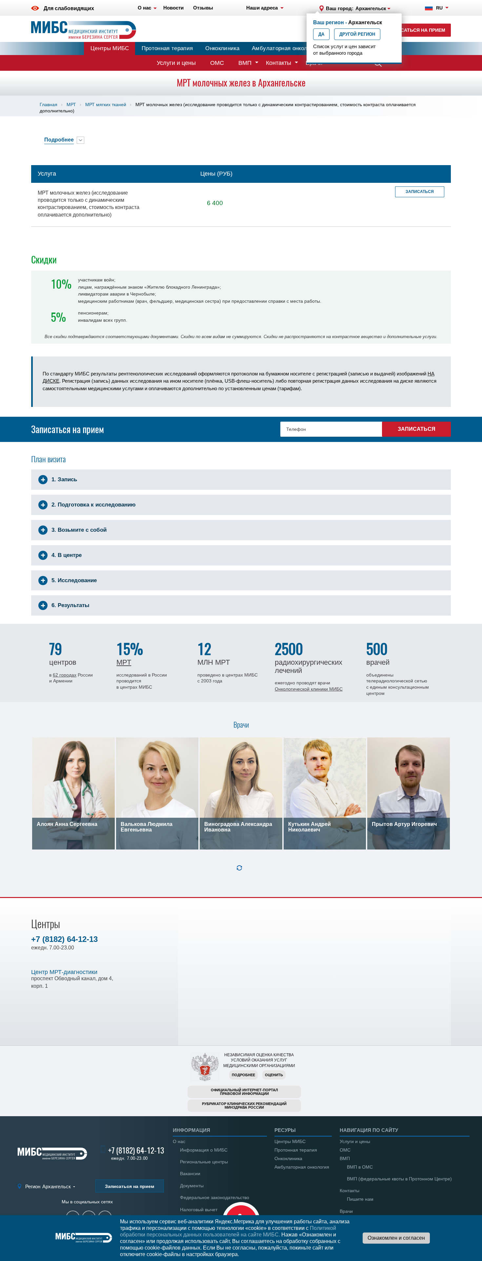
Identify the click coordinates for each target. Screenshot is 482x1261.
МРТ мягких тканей (105, 104)
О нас (179, 1141)
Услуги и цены (176, 63)
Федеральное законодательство (214, 1197)
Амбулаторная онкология (285, 48)
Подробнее (243, 1075)
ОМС (217, 63)
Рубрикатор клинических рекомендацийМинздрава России (244, 1105)
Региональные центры (204, 1161)
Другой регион (357, 34)
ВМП (244, 63)
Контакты (278, 63)
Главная (48, 104)
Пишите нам (360, 1199)
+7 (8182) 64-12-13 (64, 939)
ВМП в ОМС (360, 1167)
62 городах (64, 675)
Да (321, 34)
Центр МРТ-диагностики (64, 972)
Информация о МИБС (204, 1150)
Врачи (346, 1211)
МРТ (71, 104)
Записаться (420, 191)
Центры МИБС (109, 48)
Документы (192, 1185)
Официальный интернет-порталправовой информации (244, 1092)
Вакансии (190, 1173)
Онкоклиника (222, 48)
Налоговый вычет (198, 1209)
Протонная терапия (167, 48)
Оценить (274, 1075)
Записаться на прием (416, 30)
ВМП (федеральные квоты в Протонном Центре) (399, 1178)
